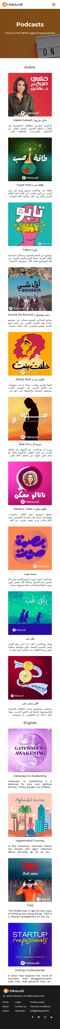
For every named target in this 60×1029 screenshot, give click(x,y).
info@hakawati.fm (39, 1011)
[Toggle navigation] (54, 4)
